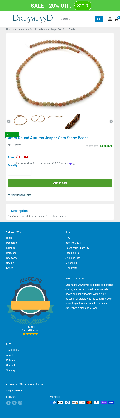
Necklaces (12, 258)
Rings (9, 237)
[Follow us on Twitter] (14, 403)
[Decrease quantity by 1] (11, 172)
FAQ (67, 237)
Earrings (10, 247)
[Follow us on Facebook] (8, 403)
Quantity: (13, 165)
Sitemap (10, 370)
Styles (9, 268)
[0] (116, 19)
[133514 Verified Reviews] (30, 333)
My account (71, 263)
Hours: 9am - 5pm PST (77, 247)
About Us (11, 355)
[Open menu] (7, 19)
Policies (10, 360)
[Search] (99, 19)
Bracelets (11, 252)
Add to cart (60, 182)
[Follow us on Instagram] (20, 403)
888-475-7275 (73, 242)
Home (9, 29)
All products (21, 29)
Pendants (11, 242)
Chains (10, 263)
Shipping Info (72, 258)
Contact (10, 365)
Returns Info (72, 252)
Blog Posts (71, 268)
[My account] (110, 19)
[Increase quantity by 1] (28, 172)
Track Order (12, 350)
